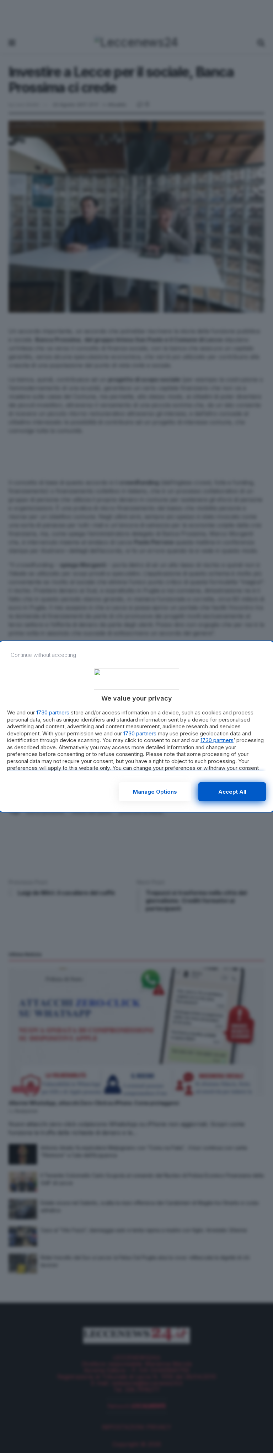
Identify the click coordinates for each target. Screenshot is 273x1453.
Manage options (155, 791)
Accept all (232, 791)
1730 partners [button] (52, 712)
